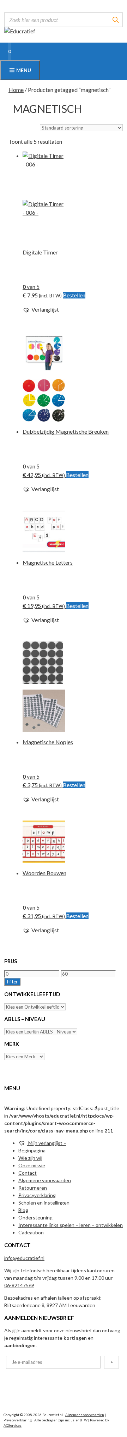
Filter (12, 981)
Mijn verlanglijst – (46, 1143)
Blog (23, 1210)
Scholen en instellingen (43, 1203)
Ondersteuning (35, 1217)
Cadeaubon (31, 1232)
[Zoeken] (115, 20)
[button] (41, 309)
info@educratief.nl (24, 1258)
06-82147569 (19, 1285)
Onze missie (31, 1165)
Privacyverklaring (37, 1195)
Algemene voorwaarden (44, 1180)
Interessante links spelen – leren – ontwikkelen (70, 1225)
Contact (27, 1173)
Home (16, 89)
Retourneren (32, 1188)
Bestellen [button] (74, 295)
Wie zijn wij (30, 1158)
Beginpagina (32, 1150)
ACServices (13, 1425)
